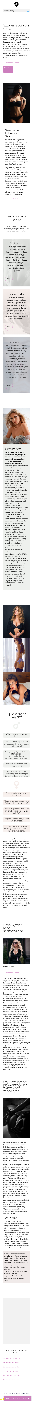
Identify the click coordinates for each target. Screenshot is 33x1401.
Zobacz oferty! (16, 198)
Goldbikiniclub (12, 62)
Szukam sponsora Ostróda (11, 1375)
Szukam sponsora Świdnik (11, 1380)
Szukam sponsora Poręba (11, 1367)
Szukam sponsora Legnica (11, 1363)
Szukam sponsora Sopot (10, 1371)
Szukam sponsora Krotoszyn (12, 1358)
